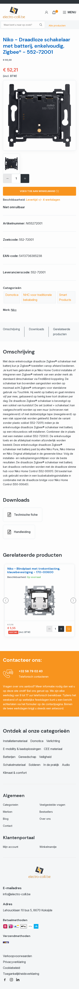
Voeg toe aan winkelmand (38, 191)
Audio (66, 765)
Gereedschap (27, 757)
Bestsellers (46, 811)
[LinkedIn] (18, 979)
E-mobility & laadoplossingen (22, 749)
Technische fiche (26, 514)
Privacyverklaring (14, 962)
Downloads (36, 329)
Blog (5, 818)
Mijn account (10, 846)
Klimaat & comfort (15, 773)
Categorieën (10, 804)
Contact (7, 825)
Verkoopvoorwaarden (17, 956)
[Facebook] (5, 979)
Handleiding (22, 532)
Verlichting (53, 741)
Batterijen (9, 757)
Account (46, 12)
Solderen (34, 765)
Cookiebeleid (11, 968)
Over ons (45, 818)
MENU (72, 12)
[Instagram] (11, 979)
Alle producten (57, 25)
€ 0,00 (55, 12)
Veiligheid (45, 757)
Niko (14, 309)
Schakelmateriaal (14, 765)
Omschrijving (11, 329)
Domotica (11, 295)
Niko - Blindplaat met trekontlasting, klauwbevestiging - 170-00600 (33, 570)
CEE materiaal (53, 749)
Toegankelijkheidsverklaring (21, 974)
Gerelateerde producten (61, 331)
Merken (7, 811)
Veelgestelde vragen (52, 804)
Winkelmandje (48, 846)
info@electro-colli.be (16, 894)
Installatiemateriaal (15, 741)
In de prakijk (51, 765)
